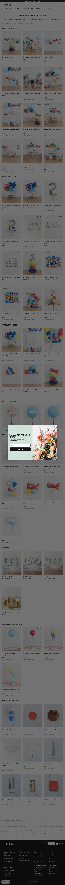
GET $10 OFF (20, 449)
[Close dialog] (56, 427)
